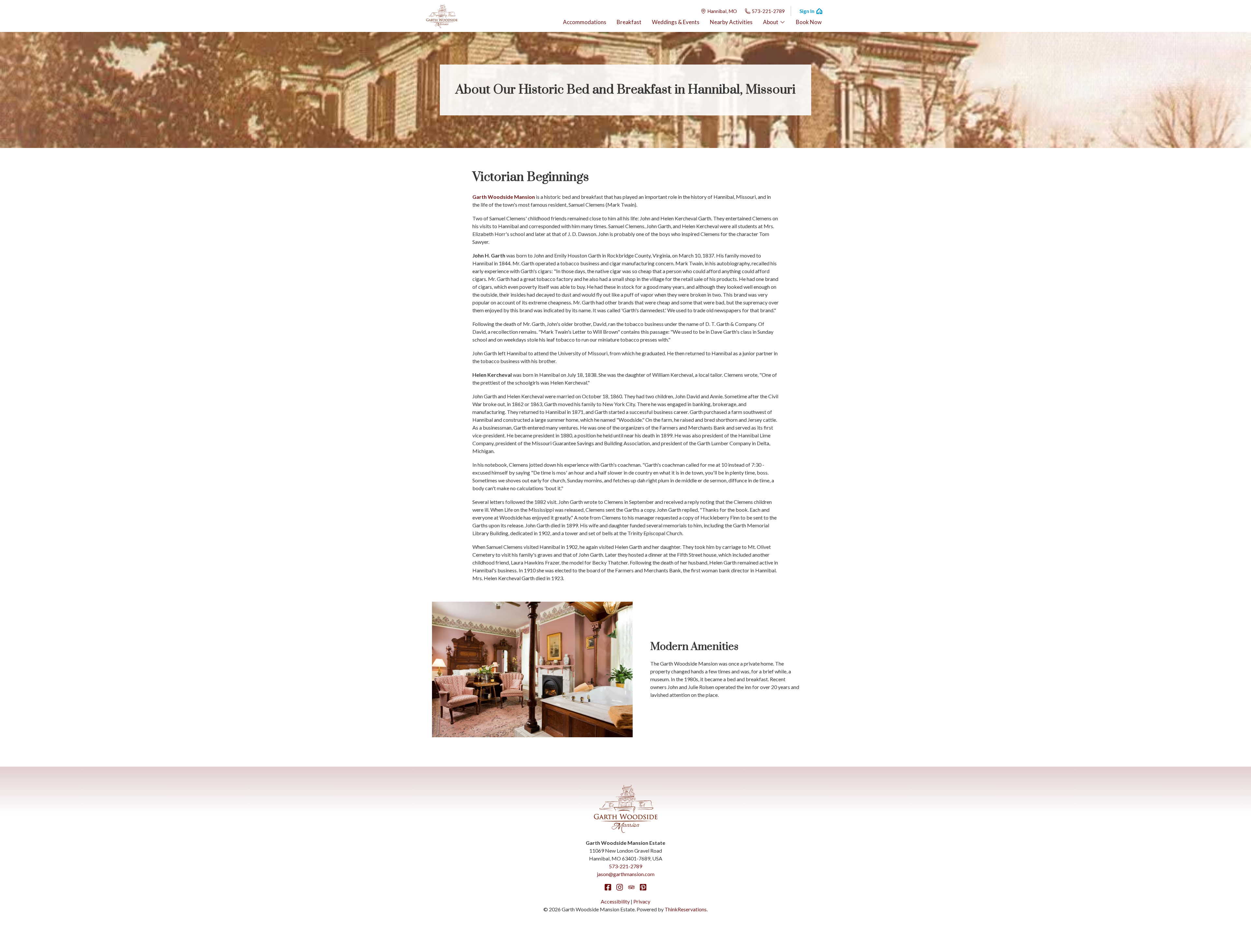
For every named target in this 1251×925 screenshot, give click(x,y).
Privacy (641, 901)
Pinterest (643, 887)
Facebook (608, 887)
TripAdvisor (631, 887)
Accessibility (615, 901)
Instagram (619, 887)
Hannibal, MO (722, 11)
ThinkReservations (686, 909)
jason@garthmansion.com (625, 874)
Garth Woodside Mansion (503, 197)
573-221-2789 (768, 11)
